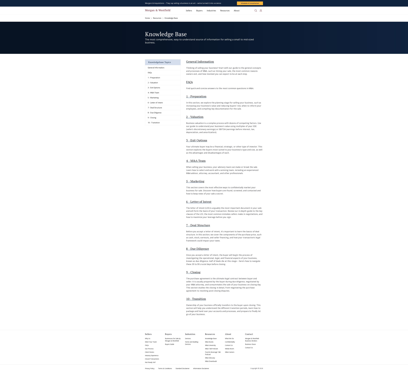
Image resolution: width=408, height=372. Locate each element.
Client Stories (149, 352)
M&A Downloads (211, 361)
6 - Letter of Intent (155, 102)
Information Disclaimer (201, 368)
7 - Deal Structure (155, 107)
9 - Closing (152, 117)
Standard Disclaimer (182, 368)
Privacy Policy (149, 368)
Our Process (149, 349)
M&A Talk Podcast (211, 349)
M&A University (210, 345)
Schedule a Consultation (250, 3)
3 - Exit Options (154, 87)
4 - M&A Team (153, 92)
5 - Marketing (153, 97)
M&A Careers (229, 352)
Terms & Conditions (165, 368)
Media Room (229, 349)
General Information (156, 67)
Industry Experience (151, 355)
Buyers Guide (169, 344)
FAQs (150, 72)
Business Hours (250, 344)
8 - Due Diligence (154, 112)
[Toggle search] (256, 10)
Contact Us (229, 345)
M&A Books (209, 342)
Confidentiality (230, 342)
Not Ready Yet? (150, 362)
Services (188, 338)
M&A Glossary (210, 358)
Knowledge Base (211, 338)
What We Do (229, 338)
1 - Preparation (154, 77)
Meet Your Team (151, 342)
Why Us (147, 338)
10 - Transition (154, 122)
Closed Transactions (152, 359)
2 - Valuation (153, 82)
